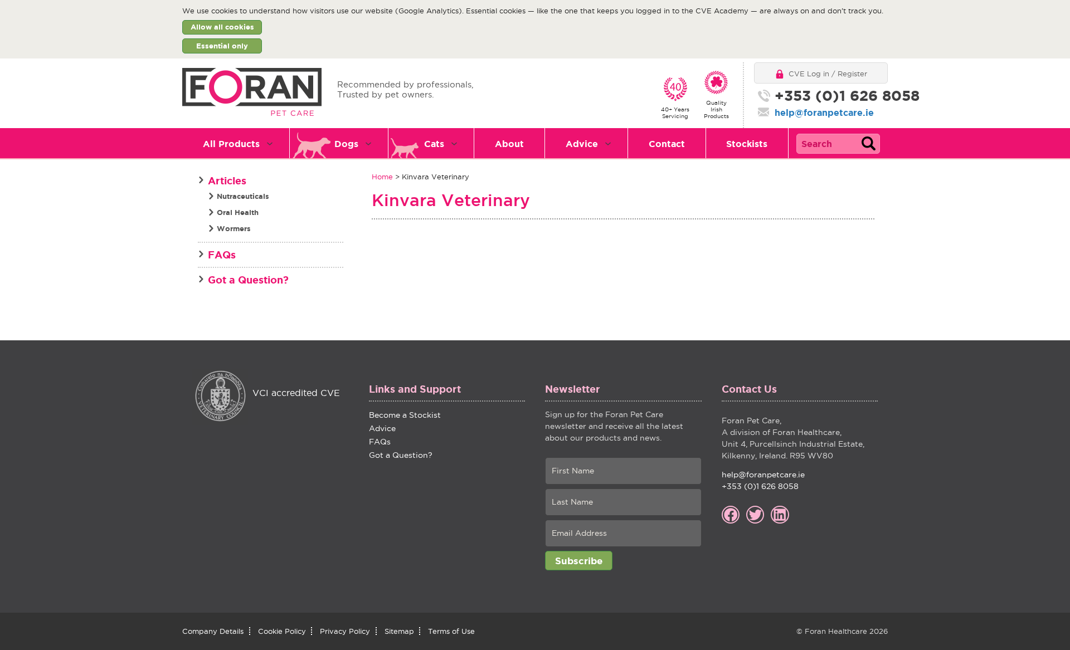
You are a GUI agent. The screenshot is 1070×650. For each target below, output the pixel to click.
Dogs (346, 144)
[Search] (868, 143)
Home (382, 176)
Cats (434, 144)
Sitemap (399, 631)
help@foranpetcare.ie (824, 112)
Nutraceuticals (243, 196)
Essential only (222, 46)
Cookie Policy (282, 631)
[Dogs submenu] (375, 143)
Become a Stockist (405, 414)
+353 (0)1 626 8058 (833, 96)
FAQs (222, 254)
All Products (231, 144)
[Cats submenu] (461, 143)
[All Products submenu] (276, 143)
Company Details (213, 631)
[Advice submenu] (615, 143)
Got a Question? (248, 279)
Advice (582, 144)
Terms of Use (451, 631)
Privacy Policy (345, 631)
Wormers (234, 228)
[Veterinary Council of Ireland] (220, 397)
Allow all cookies (222, 27)
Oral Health (238, 212)
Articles (227, 180)
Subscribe (578, 560)
